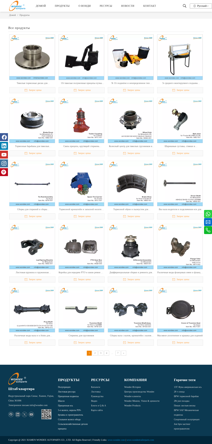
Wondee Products (132, 405)
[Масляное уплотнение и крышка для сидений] (180, 309)
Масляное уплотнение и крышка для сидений (180, 335)
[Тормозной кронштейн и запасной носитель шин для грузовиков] (81, 183)
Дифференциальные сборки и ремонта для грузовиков (130, 272)
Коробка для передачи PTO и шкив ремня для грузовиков (81, 272)
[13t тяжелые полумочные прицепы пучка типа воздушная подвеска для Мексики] (81, 57)
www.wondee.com (116, 440)
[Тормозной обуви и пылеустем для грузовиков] (131, 183)
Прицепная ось (65, 405)
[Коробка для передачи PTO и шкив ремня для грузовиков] (81, 246)
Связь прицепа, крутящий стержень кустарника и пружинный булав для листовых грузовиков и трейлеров (81, 146)
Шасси (61, 401)
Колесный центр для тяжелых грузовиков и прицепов (130, 146)
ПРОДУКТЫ (62, 5)
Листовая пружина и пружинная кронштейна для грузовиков (32, 272)
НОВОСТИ (127, 5)
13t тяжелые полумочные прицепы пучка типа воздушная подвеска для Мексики (81, 83)
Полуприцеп (64, 387)
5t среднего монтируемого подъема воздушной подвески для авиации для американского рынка (180, 83)
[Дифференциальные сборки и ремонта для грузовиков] (131, 246)
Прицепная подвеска (68, 396)
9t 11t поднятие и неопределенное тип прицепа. (130, 83)
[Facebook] (11, 414)
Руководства (97, 396)
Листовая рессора (66, 391)
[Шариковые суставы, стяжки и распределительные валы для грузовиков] (180, 120)
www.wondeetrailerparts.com (140, 440)
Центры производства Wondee (139, 391)
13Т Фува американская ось (188, 387)
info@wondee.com (39, 405)
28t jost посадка (181, 401)
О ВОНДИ (85, 5)
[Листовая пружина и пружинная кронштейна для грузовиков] (32, 246)
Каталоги (95, 387)
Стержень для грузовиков (81, 335)
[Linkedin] (17, 414)
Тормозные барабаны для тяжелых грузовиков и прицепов (32, 146)
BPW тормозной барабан (186, 396)
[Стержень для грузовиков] (81, 309)
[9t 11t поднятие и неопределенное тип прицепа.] (131, 57)
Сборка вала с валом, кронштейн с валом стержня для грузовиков (130, 335)
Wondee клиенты (132, 396)
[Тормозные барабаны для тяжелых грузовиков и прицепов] (32, 120)
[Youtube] (31, 414)
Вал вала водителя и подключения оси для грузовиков (180, 209)
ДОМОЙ (41, 5)
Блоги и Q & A (98, 405)
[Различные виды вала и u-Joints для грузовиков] (32, 309)
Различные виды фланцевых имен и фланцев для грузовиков (180, 272)
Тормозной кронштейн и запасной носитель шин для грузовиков (81, 209)
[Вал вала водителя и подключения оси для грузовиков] (180, 183)
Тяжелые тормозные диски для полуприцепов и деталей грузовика (32, 83)
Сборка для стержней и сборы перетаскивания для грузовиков (32, 209)
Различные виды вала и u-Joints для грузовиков (32, 335)
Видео (94, 401)
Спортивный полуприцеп (187, 419)
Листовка (96, 391)
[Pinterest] (4, 172)
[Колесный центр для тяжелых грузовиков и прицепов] (131, 120)
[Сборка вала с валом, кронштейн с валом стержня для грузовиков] (131, 309)
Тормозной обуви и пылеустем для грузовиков (130, 209)
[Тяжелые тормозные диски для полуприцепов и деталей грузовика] (32, 57)
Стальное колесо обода (69, 419)
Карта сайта (97, 410)
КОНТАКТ (149, 5)
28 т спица (179, 391)
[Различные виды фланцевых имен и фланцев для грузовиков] (180, 246)
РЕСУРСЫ (106, 5)
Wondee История (132, 387)
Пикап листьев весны (184, 405)
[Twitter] (24, 414)
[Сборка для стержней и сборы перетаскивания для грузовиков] (32, 183)
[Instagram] (4, 163)
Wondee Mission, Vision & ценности (141, 401)
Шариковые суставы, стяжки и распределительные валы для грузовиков (180, 146)
